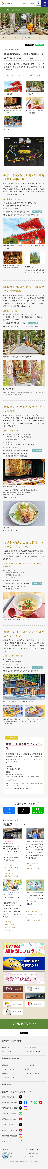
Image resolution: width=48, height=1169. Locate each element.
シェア (9, 812)
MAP (36, 212)
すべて (5, 37)
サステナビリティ (8, 1069)
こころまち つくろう (9, 1077)
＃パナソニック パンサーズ (11, 924)
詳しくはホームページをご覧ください (20, 788)
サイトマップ (29, 1156)
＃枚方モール (7, 870)
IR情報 (27, 1069)
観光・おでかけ (30, 1047)
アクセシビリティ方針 (31, 1153)
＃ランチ (7, 75)
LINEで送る (37, 812)
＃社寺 (32, 75)
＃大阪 (37, 75)
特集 (17, 37)
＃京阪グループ (8, 873)
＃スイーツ (14, 75)
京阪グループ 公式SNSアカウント (15, 1092)
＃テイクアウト (24, 75)
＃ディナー (13, 865)
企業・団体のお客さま (33, 1051)
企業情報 (5, 1065)
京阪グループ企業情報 (28, 3)
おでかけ (28, 37)
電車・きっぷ (6, 1047)
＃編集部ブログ (8, 876)
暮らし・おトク (7, 1051)
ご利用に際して (6, 1149)
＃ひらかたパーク (14, 927)
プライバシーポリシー (31, 1149)
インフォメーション (32, 1073)
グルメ (39, 37)
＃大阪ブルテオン (8, 922)
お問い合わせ (7, 1084)
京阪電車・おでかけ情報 (11, 1041)
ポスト (23, 812)
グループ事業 (29, 1065)
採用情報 (5, 1073)
